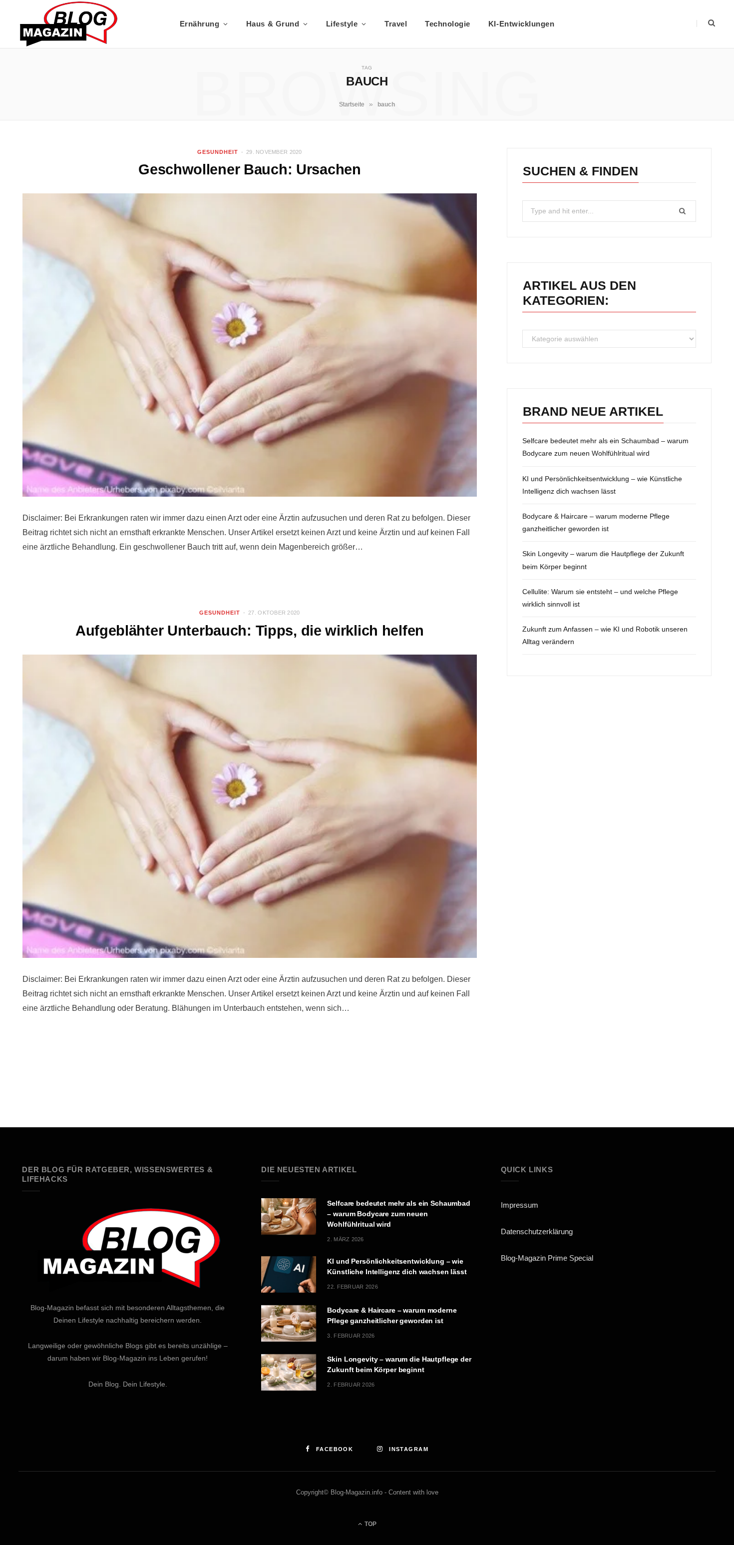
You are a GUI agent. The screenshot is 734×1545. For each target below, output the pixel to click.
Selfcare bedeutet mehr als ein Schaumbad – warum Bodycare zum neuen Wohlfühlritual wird (398, 1213)
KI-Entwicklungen (521, 23)
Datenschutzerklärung (537, 1231)
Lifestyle (342, 23)
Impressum (519, 1205)
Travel (395, 23)
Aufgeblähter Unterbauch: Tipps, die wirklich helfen (249, 631)
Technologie (447, 23)
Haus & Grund (272, 23)
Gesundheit (217, 152)
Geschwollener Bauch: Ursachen (249, 169)
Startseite (352, 104)
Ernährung (200, 23)
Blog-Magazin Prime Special (547, 1258)
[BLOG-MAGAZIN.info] (68, 23)
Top (369, 1524)
